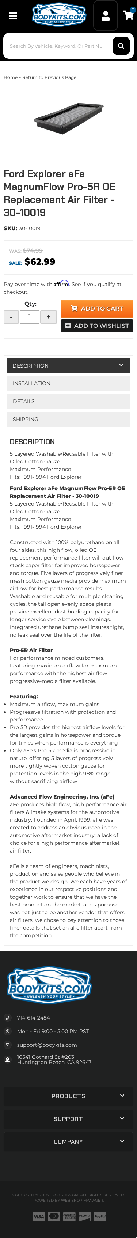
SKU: (10, 228)
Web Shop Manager (82, 1200)
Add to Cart (102, 308)
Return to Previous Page (49, 77)
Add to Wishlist (101, 325)
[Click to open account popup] (105, 15)
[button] (68, 46)
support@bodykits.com (47, 1044)
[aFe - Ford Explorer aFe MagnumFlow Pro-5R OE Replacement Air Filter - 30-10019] (68, 118)
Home (11, 77)
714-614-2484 (33, 1017)
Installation (31, 383)
